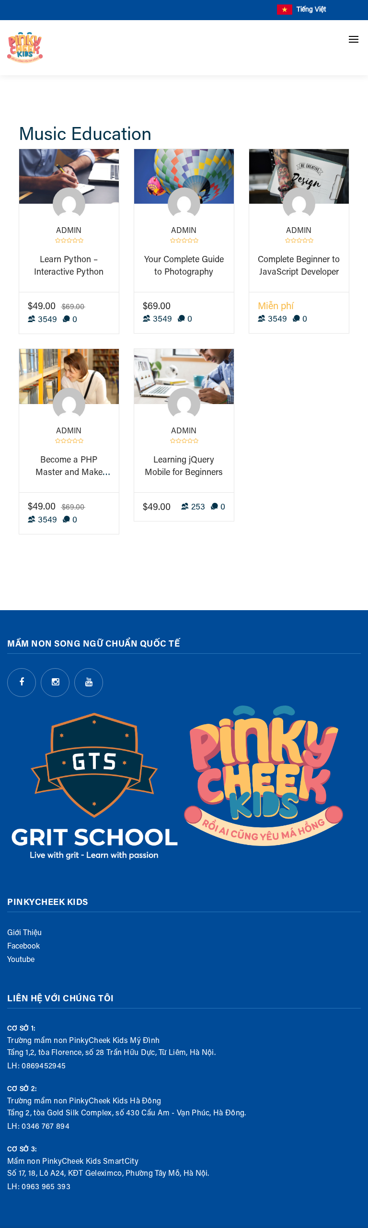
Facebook (23, 946)
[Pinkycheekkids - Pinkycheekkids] (25, 47)
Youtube (20, 960)
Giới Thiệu (24, 933)
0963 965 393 (46, 1187)
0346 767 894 (45, 1127)
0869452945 (44, 1066)
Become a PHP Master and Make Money (69, 473)
